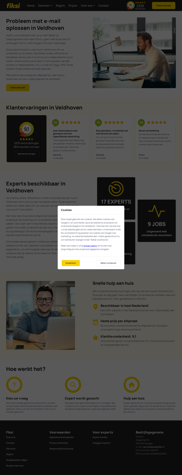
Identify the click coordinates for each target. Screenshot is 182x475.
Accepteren (71, 263)
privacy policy (90, 245)
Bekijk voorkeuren (108, 263)
